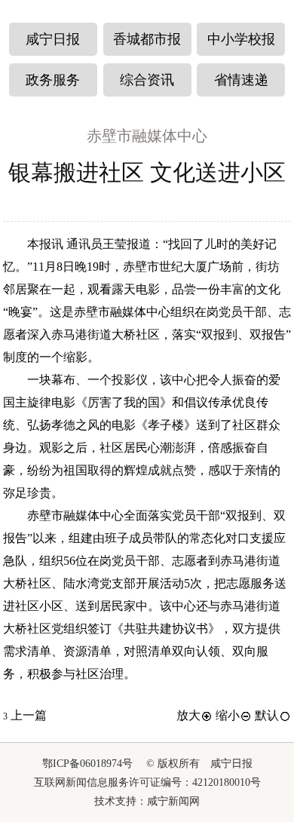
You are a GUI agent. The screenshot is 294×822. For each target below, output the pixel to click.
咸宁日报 (53, 39)
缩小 (228, 715)
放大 (188, 715)
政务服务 (53, 79)
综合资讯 (147, 79)
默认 (267, 715)
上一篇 (25, 715)
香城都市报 (147, 39)
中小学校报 (241, 39)
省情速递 (241, 79)
